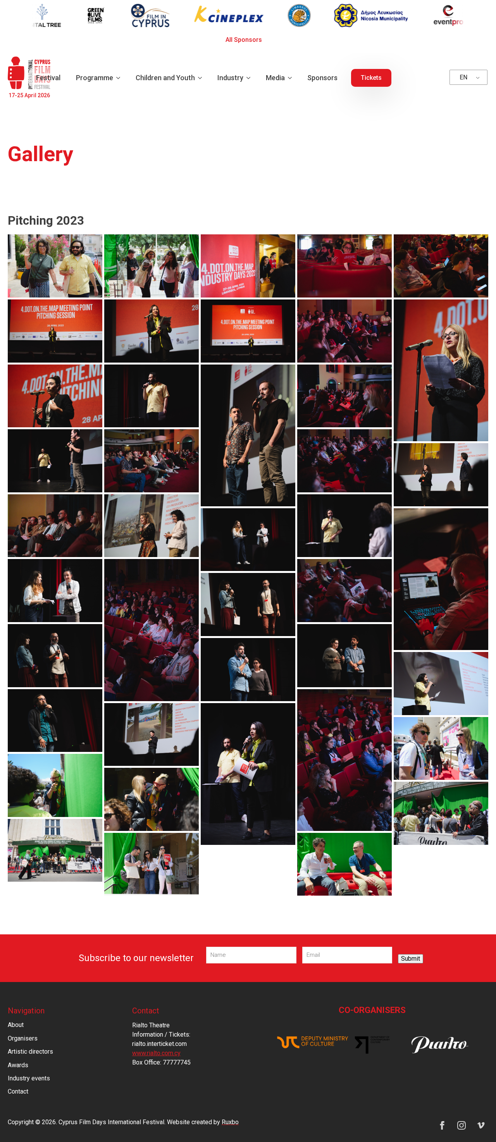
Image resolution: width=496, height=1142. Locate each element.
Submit (410, 958)
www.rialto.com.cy (156, 1053)
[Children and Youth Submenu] (202, 78)
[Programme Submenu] (120, 78)
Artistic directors (30, 1051)
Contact (18, 1091)
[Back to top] (476, 1122)
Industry (230, 78)
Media (275, 78)
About (16, 1024)
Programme (94, 78)
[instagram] (461, 1125)
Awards (18, 1065)
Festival (48, 78)
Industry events (29, 1078)
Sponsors (322, 78)
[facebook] (442, 1125)
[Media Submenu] (292, 78)
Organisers (23, 1038)
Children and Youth (165, 78)
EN (463, 77)
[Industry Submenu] (250, 78)
